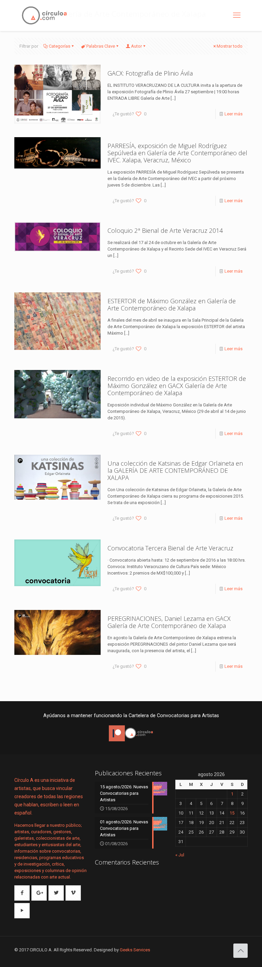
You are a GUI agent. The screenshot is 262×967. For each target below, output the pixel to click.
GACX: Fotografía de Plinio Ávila (150, 73)
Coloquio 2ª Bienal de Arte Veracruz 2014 (165, 230)
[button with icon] (22, 893)
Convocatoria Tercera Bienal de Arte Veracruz (170, 548)
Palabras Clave (100, 46)
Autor (136, 46)
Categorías (59, 46)
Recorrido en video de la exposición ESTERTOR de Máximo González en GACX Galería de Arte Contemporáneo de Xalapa (176, 385)
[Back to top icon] (240, 951)
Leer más (233, 113)
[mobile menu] (237, 15)
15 (232, 813)
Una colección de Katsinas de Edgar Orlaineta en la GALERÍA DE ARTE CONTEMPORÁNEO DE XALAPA (175, 470)
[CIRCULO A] (44, 15)
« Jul (179, 854)
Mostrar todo (230, 46)
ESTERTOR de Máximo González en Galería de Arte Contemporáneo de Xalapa (171, 304)
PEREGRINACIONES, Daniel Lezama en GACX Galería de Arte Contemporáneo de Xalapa (169, 622)
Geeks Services (135, 949)
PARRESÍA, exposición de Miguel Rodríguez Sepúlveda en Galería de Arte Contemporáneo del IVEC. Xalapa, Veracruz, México (177, 153)
